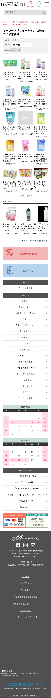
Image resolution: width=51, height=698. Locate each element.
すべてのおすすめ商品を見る (35, 241)
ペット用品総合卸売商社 (13, 2)
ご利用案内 (25, 590)
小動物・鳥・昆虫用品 (25, 313)
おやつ (25, 319)
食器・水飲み (25, 331)
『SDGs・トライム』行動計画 (26, 488)
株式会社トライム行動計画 (25, 617)
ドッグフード (25, 301)
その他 (25, 392)
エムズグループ (26, 501)
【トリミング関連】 (25, 398)
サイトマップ (25, 610)
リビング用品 (25, 380)
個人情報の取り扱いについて (25, 603)
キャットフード (25, 307)
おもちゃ (25, 337)
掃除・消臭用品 (25, 362)
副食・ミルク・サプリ (25, 325)
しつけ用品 (25, 343)
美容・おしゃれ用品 (25, 374)
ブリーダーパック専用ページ (26, 482)
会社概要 (25, 576)
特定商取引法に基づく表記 (25, 597)
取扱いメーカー (26, 507)
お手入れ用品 (25, 349)
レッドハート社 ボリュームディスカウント (26, 495)
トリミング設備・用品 (26, 476)
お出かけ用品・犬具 (25, 368)
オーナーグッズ (25, 386)
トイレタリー (25, 355)
